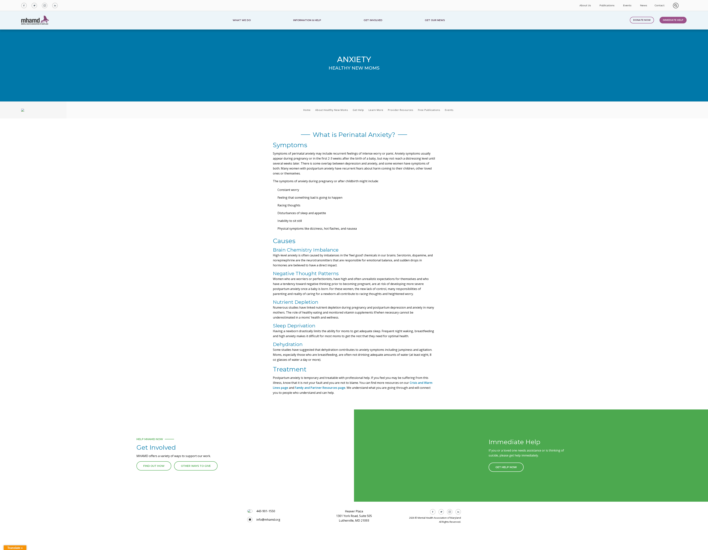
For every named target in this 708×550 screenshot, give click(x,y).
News (643, 5)
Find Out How (153, 466)
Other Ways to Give (196, 466)
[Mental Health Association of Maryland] (35, 20)
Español (684, 5)
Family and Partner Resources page (320, 388)
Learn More (376, 110)
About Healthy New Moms (331, 110)
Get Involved (373, 20)
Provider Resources (400, 110)
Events (627, 5)
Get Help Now (506, 467)
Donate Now (642, 20)
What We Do (242, 20)
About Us (585, 5)
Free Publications (429, 110)
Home (307, 110)
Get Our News (435, 20)
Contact (659, 5)
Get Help (358, 110)
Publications (607, 5)
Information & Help (307, 20)
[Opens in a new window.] (24, 5)
